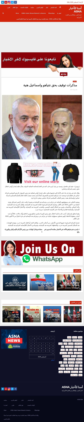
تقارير (8, 7)
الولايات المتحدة (24, 7)
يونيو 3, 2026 (48, 287)
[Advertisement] (42, 34)
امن (63, 346)
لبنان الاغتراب (56, 312)
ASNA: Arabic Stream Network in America (33, 13)
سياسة (32, 7)
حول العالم (15, 7)
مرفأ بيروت (61, 368)
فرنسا (76, 365)
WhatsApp (51, 13)
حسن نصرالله (66, 356)
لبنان (47, 7)
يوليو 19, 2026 (75, 287)
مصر (80, 372)
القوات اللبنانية (78, 346)
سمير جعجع (71, 362)
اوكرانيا (80, 350)
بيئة (67, 350)
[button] (3, 13)
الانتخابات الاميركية (77, 340)
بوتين (71, 350)
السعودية (71, 343)
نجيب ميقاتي (74, 375)
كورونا (62, 365)
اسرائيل (74, 81)
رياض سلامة (79, 362)
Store (17, 13)
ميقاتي (60, 372)
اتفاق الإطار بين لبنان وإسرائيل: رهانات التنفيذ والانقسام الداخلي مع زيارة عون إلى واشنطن (69, 285)
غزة (81, 365)
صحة (60, 362)
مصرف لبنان (75, 372)
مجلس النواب (69, 368)
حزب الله (73, 356)
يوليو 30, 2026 (75, 319)
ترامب (62, 350)
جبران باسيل (63, 353)
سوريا (65, 362)
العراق (60, 343)
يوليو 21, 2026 (55, 319)
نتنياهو (80, 375)
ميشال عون (67, 372)
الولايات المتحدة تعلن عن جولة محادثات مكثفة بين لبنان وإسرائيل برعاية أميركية (15, 285)
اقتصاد (69, 337)
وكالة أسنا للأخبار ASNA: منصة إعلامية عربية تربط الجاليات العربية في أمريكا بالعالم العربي (38, 19)
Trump (80, 337)
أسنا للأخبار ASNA (75, 9)
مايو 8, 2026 (21, 287)
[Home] (60, 7)
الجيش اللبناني (78, 343)
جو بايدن (80, 356)
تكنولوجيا (70, 353)
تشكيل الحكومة (78, 353)
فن (66, 365)
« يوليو (53, 360)
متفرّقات (36, 312)
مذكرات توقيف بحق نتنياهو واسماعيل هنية (50, 85)
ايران (75, 350)
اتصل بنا (59, 13)
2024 (81, 399)
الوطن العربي (40, 7)
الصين (65, 343)
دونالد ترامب (72, 359)
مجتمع (76, 368)
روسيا (65, 359)
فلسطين (71, 365)
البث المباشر (54, 7)
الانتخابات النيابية (67, 340)
